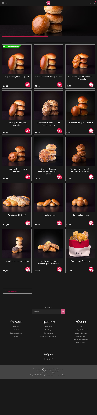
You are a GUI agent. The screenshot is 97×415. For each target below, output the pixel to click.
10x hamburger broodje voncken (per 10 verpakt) (80, 170)
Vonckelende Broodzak (80, 261)
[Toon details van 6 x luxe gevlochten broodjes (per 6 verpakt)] (80, 59)
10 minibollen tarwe (80, 215)
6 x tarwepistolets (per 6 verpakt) (17, 124)
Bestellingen (48, 330)
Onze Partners (80, 343)
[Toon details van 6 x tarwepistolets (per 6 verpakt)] (16, 105)
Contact (16, 330)
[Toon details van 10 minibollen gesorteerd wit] (16, 243)
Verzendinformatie (81, 333)
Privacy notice (80, 336)
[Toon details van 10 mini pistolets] (48, 197)
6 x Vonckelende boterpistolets (48, 76)
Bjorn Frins (52, 373)
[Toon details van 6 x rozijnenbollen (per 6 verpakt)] (16, 151)
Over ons (16, 326)
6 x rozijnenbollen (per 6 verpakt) (16, 170)
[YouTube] (48, 359)
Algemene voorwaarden (80, 339)
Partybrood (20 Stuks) (17, 215)
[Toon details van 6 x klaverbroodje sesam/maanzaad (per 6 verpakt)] (48, 151)
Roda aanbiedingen (16, 333)
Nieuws (16, 336)
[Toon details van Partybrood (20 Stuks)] (16, 197)
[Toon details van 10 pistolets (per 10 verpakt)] (16, 59)
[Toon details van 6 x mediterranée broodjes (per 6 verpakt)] (48, 105)
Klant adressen (48, 333)
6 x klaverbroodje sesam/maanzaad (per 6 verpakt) (48, 171)
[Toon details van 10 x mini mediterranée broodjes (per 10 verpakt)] (48, 243)
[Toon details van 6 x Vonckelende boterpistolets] (48, 59)
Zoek (80, 326)
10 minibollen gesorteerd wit (17, 261)
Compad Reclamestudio (52, 371)
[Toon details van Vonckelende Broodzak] (80, 243)
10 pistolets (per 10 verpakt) (17, 76)
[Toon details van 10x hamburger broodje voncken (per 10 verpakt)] (80, 151)
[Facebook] (44, 359)
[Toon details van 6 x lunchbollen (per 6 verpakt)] (80, 105)
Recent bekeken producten (48, 336)
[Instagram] (52, 359)
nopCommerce (45, 369)
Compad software (58, 369)
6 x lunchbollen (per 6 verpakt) (80, 123)
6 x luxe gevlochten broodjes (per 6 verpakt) (80, 77)
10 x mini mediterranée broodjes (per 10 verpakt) (48, 262)
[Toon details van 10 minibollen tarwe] (80, 197)
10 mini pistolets (48, 215)
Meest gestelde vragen (81, 330)
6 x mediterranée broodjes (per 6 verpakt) (48, 124)
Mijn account (48, 326)
